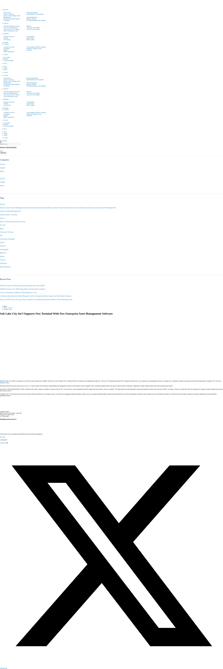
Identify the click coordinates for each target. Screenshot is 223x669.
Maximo (28, 26)
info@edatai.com (13, 416)
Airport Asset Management (10, 211)
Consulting (6, 20)
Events (5, 68)
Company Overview (9, 47)
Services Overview (8, 14)
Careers (5, 54)
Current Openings (8, 60)
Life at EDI (6, 57)
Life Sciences (7, 39)
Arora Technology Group (10, 31)
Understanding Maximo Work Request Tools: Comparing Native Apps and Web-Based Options (35, 296)
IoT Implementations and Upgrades (36, 20)
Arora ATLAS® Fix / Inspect (11, 29)
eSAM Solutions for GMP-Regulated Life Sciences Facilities (22, 289)
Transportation (30, 36)
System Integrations (31, 17)
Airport (2, 204)
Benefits (5, 59)
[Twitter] (4, 400)
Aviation (5, 38)
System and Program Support (11, 19)
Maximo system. (4, 382)
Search (2, 144)
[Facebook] (7, 400)
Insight (5, 69)
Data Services (7, 12)
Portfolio (5, 42)
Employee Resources (211, 443)
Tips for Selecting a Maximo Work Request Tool (18, 293)
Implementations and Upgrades (35, 14)
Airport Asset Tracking (8, 215)
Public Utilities (30, 39)
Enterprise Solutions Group (33, 48)
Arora (2, 218)
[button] (111, 142)
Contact (5, 72)
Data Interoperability (32, 12)
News (5, 63)
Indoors (3, 246)
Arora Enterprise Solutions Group (12, 222)
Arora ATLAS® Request (10, 27)
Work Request (5, 267)
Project (2, 260)
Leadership (6, 48)
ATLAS (2, 225)
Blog (1, 229)
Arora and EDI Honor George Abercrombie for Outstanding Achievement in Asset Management (36, 299)
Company (6, 44)
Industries (6, 33)
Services (5, 9)
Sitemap (221, 443)
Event (2, 242)
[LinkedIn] (1, 400)
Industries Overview (9, 36)
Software (5, 23)
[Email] (9, 400)
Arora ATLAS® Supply (33, 29)
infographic (4, 249)
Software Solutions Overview (11, 26)
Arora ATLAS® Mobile (33, 27)
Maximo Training (31, 19)
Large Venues (30, 38)
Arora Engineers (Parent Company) (36, 47)
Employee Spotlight (7, 239)
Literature (29, 50)
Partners (5, 50)
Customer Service (7, 232)
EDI (1, 236)
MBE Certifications (8, 51)
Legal (202, 443)
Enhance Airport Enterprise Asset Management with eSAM (22, 286)
